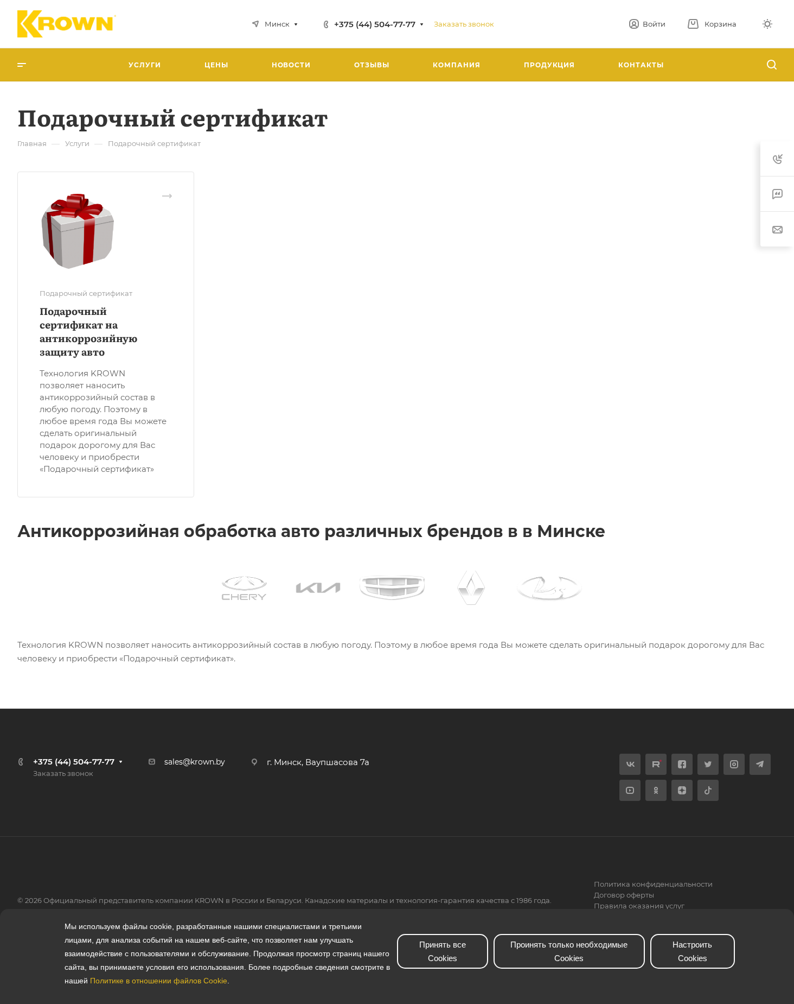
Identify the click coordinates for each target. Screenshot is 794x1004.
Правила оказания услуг (639, 905)
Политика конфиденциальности (653, 884)
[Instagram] (734, 764)
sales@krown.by (194, 762)
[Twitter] (708, 764)
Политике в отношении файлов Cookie (158, 980)
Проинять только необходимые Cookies (568, 951)
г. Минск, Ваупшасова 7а (318, 762)
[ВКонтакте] (630, 764)
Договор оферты (624, 895)
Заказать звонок (464, 24)
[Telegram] (760, 764)
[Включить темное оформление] (767, 23)
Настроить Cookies (692, 951)
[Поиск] (771, 65)
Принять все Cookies (442, 951)
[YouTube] (630, 790)
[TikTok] (708, 790)
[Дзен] (682, 790)
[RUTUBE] (656, 764)
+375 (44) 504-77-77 (374, 24)
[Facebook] (682, 764)
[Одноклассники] (656, 790)
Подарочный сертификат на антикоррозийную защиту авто (88, 331)
